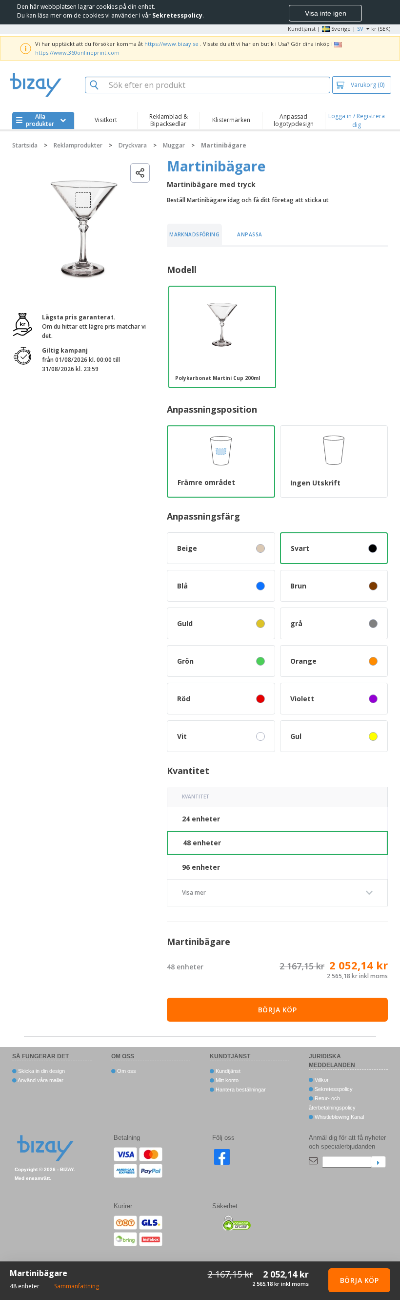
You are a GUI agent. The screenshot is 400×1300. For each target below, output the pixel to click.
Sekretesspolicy (333, 1089)
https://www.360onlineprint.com (77, 52)
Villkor (321, 1080)
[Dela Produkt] (140, 173)
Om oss (126, 1071)
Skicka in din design (41, 1071)
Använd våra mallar (40, 1080)
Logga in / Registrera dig (356, 120)
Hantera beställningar (240, 1089)
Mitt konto (226, 1080)
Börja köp (277, 1009)
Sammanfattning (76, 1286)
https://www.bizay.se (171, 43)
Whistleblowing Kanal (338, 1117)
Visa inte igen (325, 13)
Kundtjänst (302, 28)
